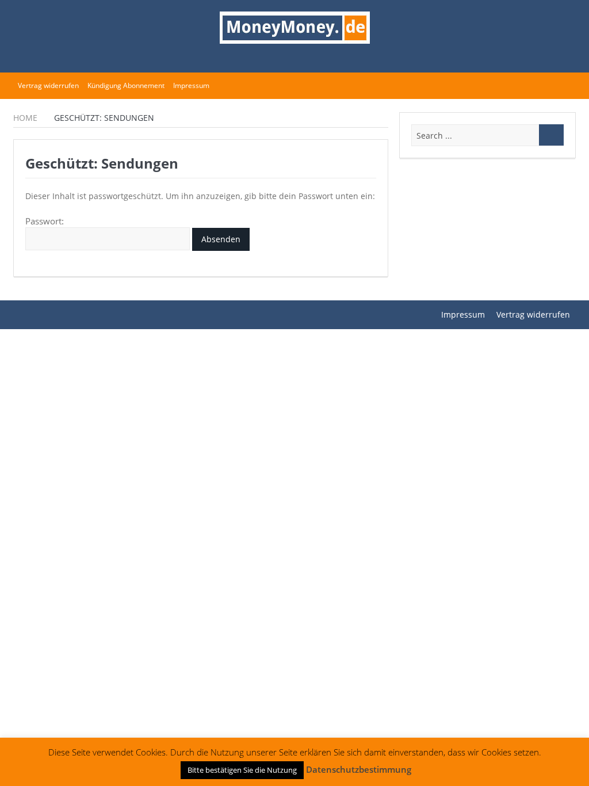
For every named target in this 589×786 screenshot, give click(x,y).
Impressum (191, 85)
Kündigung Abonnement (126, 85)
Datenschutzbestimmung (358, 769)
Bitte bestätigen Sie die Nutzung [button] (242, 770)
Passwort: (44, 221)
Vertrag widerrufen (48, 85)
